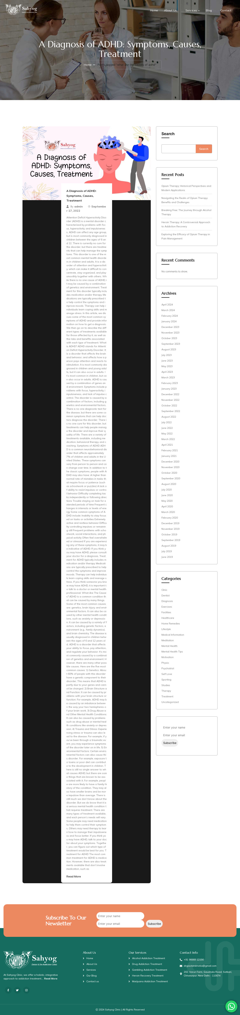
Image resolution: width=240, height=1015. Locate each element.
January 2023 (169, 388)
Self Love (166, 674)
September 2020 (170, 478)
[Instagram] (26, 990)
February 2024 (169, 315)
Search (168, 134)
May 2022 (167, 433)
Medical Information (172, 634)
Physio (165, 662)
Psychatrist (167, 668)
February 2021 (169, 450)
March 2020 (168, 512)
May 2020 (167, 500)
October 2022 (169, 405)
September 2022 (170, 411)
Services (191, 10)
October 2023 (169, 338)
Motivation (167, 657)
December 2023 (170, 327)
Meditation (167, 640)
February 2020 (169, 517)
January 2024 (169, 321)
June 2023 (167, 360)
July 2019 (166, 551)
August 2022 (168, 416)
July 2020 (166, 489)
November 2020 (170, 467)
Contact (225, 10)
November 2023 (170, 332)
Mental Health (169, 646)
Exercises (166, 606)
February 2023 (169, 383)
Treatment (167, 696)
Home (154, 10)
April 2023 (167, 371)
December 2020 (170, 461)
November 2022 (170, 399)
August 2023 (168, 349)
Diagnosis (167, 601)
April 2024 (167, 304)
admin (78, 206)
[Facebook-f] (8, 990)
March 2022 (168, 439)
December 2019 (170, 523)
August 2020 (168, 484)
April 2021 (167, 444)
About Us (170, 10)
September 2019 (170, 540)
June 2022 (167, 428)
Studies (165, 685)
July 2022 (166, 422)
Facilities (166, 612)
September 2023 (170, 343)
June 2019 (167, 556)
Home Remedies (170, 623)
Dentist (165, 595)
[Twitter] (17, 990)
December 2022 (170, 394)
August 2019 (168, 545)
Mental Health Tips (172, 651)
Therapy (166, 690)
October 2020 (169, 472)
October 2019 (169, 534)
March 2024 (168, 310)
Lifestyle (166, 629)
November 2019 (170, 528)
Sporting (166, 679)
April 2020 (167, 506)
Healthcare (167, 617)
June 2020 (167, 495)
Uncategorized (170, 702)
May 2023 (167, 366)
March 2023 (168, 377)
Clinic (164, 589)
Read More (73, 876)
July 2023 (166, 355)
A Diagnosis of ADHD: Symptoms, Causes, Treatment (81, 195)
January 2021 (169, 456)
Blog (209, 10)
